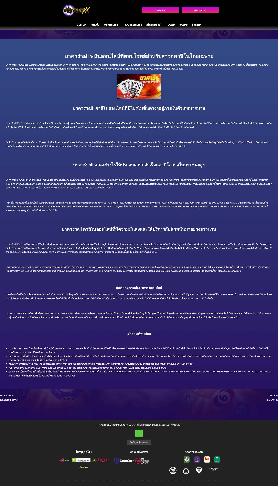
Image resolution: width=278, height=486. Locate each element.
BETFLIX (81, 25)
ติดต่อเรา (196, 25)
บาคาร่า (171, 25)
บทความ (183, 25)
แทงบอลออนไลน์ (133, 25)
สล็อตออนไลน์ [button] (153, 25)
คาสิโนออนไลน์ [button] (111, 25)
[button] (112, 24)
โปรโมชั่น (95, 25)
